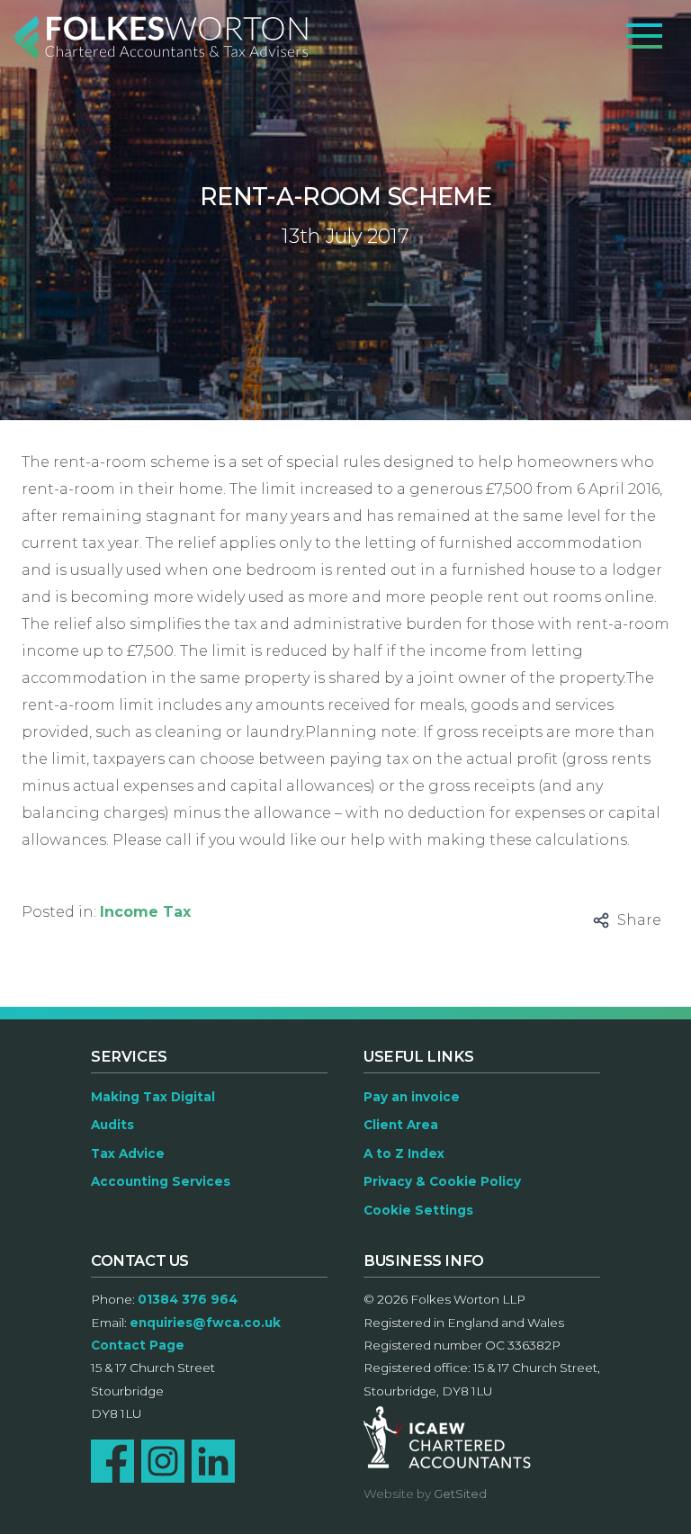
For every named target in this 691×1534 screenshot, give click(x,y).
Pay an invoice (411, 1097)
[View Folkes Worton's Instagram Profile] (162, 1461)
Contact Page (137, 1345)
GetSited (460, 1493)
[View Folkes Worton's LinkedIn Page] (213, 1461)
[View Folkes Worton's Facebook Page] (112, 1461)
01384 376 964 (188, 1299)
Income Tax (145, 911)
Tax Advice (128, 1153)
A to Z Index (403, 1153)
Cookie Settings (418, 1210)
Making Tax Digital (153, 1097)
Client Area (400, 1124)
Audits (112, 1124)
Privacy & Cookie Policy (442, 1181)
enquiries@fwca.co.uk (205, 1322)
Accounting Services (160, 1181)
